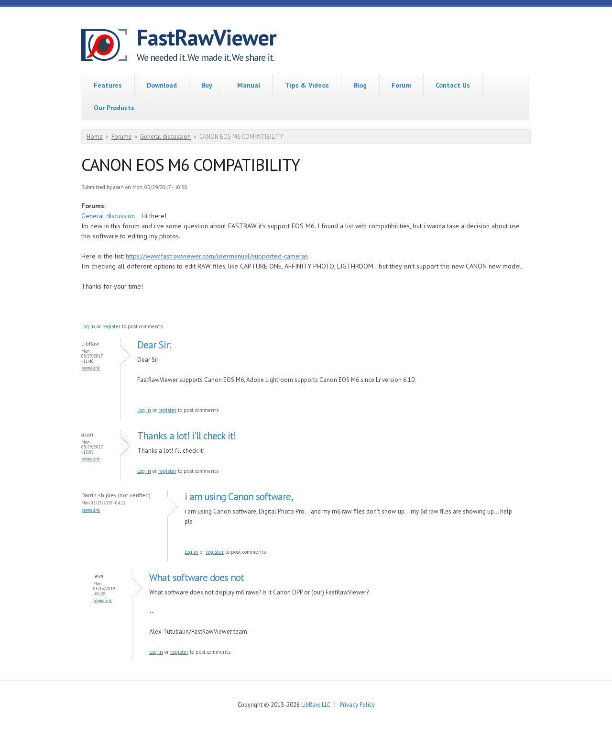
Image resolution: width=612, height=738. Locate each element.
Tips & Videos (307, 85)
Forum (401, 85)
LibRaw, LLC (315, 704)
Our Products (114, 107)
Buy (206, 85)
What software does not (196, 577)
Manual (248, 85)
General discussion (165, 137)
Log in (88, 326)
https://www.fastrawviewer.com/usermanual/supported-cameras (217, 256)
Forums (121, 137)
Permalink (90, 367)
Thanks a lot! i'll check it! (187, 435)
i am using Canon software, (239, 496)
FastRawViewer (206, 37)
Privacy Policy (357, 704)
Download (162, 85)
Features (108, 85)
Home (95, 137)
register (111, 326)
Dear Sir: (154, 344)
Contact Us (453, 85)
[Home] (109, 46)
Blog (360, 85)
